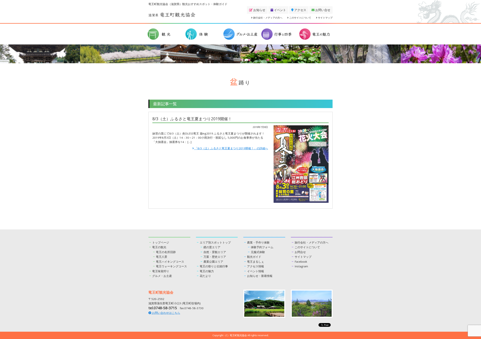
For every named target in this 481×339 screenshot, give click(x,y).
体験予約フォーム (262, 247)
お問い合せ (322, 10)
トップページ (160, 242)
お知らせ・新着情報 (259, 276)
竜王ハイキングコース (170, 261)
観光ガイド (254, 257)
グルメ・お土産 (162, 276)
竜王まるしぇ (255, 261)
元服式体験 (258, 252)
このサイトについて (300, 17)
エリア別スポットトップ (215, 242)
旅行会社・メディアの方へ (267, 17)
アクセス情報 (255, 266)
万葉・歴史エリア (214, 257)
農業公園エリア (213, 261)
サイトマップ (325, 17)
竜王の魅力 (207, 271)
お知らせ (259, 10)
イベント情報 (255, 271)
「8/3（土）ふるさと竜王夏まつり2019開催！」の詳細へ (231, 148)
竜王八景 (161, 257)
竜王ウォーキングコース (171, 266)
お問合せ (300, 252)
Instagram (301, 266)
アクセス (299, 10)
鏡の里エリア (211, 247)
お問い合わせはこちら (165, 313)
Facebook (301, 261)
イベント (279, 10)
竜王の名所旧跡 (166, 252)
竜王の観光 (159, 247)
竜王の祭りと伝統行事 (214, 266)
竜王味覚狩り (160, 271)
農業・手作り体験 (258, 242)
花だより (205, 276)
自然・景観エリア (214, 252)
